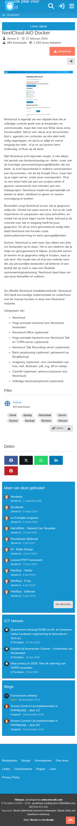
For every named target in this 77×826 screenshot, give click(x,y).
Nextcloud (45, 415)
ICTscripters (17, 642)
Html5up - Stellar (21, 570)
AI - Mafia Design (22, 549)
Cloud (12, 415)
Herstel (63, 420)
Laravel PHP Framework (27, 560)
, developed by (39, 799)
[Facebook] (11, 460)
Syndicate (17, 507)
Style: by (38, 819)
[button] (56, 460)
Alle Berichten (63, 604)
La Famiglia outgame (24, 517)
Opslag (27, 415)
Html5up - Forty (21, 580)
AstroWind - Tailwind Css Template (33, 528)
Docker (13, 420)
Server (62, 415)
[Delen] (71, 61)
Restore (46, 420)
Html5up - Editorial (23, 591)
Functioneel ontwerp (24, 695)
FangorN (16, 714)
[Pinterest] (11, 470)
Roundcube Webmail (24, 538)
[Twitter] (26, 460)
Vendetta (16, 496)
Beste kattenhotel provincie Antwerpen (35, 810)
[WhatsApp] (41, 460)
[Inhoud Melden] (69, 428)
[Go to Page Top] (70, 820)
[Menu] (72, 6)
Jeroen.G (13, 38)
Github (17, 402)
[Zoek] (51, 6)
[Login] (61, 6)
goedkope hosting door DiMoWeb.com (53, 803)
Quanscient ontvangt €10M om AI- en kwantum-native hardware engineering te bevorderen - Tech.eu (42, 634)
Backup (29, 420)
